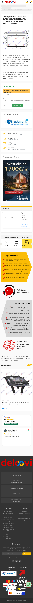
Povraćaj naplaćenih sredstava (8, 537)
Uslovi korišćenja (8, 511)
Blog (25, 520)
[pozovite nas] (29, 584)
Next (32, 244)
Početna (4, 6)
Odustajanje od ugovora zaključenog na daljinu (8, 524)
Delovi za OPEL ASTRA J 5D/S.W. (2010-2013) (25, 225)
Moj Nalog (24, 511)
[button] (29, 408)
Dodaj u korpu (17, 105)
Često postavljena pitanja (25, 516)
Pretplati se (27, 554)
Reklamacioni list (8, 517)
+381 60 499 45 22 (16, 476)
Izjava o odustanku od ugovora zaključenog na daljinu (8, 529)
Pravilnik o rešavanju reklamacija (8, 514)
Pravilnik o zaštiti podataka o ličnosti (8, 520)
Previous (1, 244)
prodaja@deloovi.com (16, 482)
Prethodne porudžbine (24, 513)
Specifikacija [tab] (6, 209)
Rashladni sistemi (6, 8)
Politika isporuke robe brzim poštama (8, 533)
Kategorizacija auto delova (24, 518)
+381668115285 (16, 501)
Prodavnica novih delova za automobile (16, 6)
